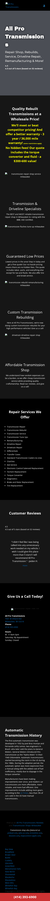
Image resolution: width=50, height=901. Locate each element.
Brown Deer (10, 855)
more (25, 565)
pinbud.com (12, 833)
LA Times (24, 793)
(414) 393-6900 (11, 627)
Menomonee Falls (13, 869)
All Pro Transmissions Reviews (30, 822)
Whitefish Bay (11, 885)
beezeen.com (14, 835)
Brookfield (9, 852)
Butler (8, 857)
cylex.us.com (23, 833)
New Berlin (10, 871)
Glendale (9, 863)
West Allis (9, 883)
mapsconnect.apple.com (31, 835)
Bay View (9, 849)
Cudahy (8, 860)
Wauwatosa (10, 880)
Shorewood (10, 874)
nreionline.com (36, 833)
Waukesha (9, 877)
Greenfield (9, 866)
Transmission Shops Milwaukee (27, 825)
